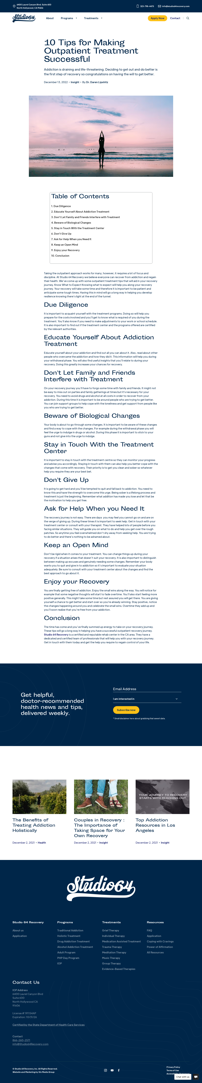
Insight (75, 82)
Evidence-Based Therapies (118, 968)
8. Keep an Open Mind (64, 244)
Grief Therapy (110, 930)
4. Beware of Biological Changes (71, 222)
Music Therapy (111, 957)
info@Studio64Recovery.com (31, 1044)
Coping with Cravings (160, 941)
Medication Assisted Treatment (121, 941)
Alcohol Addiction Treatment (75, 946)
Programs (67, 18)
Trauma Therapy (112, 946)
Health (42, 842)
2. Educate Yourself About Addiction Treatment (80, 211)
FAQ (149, 930)
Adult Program (66, 952)
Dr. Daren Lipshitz (97, 82)
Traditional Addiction (70, 930)
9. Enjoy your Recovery (65, 250)
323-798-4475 (147, 6)
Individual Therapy (113, 935)
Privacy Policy (173, 1067)
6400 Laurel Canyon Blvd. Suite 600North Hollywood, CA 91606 (34, 6)
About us (18, 930)
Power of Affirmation (160, 946)
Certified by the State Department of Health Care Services (49, 1024)
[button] (69, 18)
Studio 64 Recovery (56, 634)
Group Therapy (111, 963)
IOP (59, 963)
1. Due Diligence (61, 206)
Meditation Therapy (114, 952)
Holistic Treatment (68, 935)
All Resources (155, 952)
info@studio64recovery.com (175, 6)
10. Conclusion (60, 255)
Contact (175, 18)
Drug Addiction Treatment (73, 941)
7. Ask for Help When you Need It (71, 239)
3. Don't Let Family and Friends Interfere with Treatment (85, 217)
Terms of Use (173, 1070)
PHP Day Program (68, 957)
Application (20, 935)
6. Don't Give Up (61, 233)
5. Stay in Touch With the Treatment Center (77, 228)
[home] (27, 18)
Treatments (91, 18)
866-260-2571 (21, 1040)
